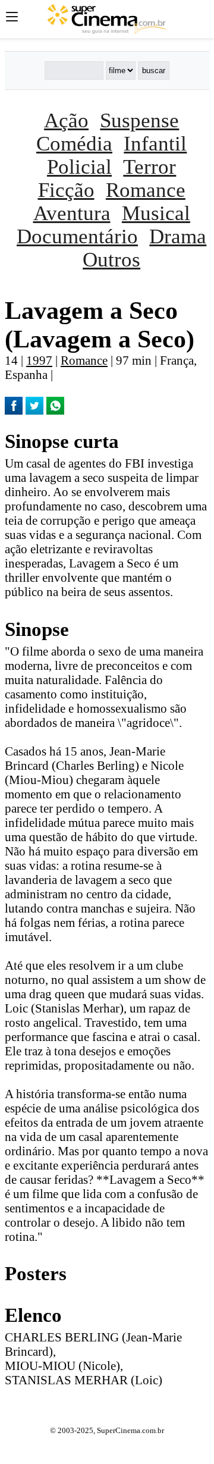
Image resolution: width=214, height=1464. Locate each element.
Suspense (139, 120)
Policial (79, 166)
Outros (111, 259)
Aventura (72, 213)
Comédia (74, 143)
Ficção (66, 189)
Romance (145, 189)
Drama (177, 236)
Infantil (155, 143)
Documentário (77, 236)
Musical (156, 213)
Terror (149, 166)
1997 (39, 360)
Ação (66, 120)
